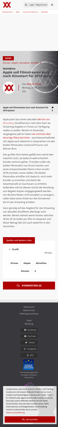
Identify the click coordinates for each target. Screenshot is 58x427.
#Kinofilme (24, 63)
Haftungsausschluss (29, 313)
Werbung (29, 323)
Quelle (15, 249)
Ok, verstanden (30, 419)
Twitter (31, 342)
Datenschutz (29, 310)
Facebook (31, 329)
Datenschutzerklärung (15, 412)
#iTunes (7, 63)
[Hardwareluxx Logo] (7, 5)
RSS (32, 355)
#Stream (35, 63)
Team (29, 320)
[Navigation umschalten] (2, 10)
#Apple (15, 63)
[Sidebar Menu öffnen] (52, 4)
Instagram (32, 348)
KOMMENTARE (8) (31, 285)
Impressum (29, 307)
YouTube (32, 336)
